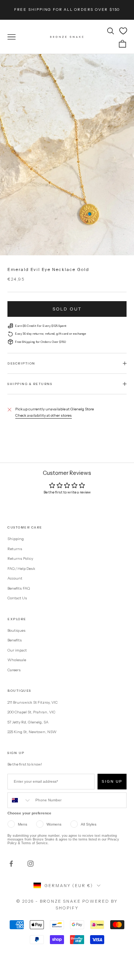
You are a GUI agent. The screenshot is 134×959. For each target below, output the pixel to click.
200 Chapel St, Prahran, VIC (31, 712)
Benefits (14, 640)
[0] (123, 31)
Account (14, 578)
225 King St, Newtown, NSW (32, 731)
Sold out (67, 309)
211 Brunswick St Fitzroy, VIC (32, 702)
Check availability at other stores (43, 415)
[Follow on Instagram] (30, 863)
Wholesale (16, 659)
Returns (14, 548)
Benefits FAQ (18, 588)
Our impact (17, 650)
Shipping (15, 538)
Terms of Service (34, 843)
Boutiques (16, 630)
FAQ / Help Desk (21, 568)
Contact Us (17, 598)
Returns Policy (20, 558)
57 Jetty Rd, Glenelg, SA (27, 722)
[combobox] (20, 800)
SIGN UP (112, 781)
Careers (14, 670)
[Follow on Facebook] (11, 863)
